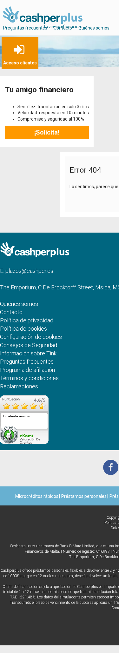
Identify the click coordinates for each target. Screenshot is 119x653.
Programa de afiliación (27, 369)
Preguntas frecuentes (25, 27)
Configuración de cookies (31, 336)
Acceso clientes (20, 62)
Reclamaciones (19, 386)
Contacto (63, 27)
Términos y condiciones (29, 378)
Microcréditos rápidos (36, 496)
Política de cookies (23, 328)
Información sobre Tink (28, 353)
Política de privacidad (26, 320)
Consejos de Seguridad (28, 345)
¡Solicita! (46, 132)
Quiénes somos (93, 27)
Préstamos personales (84, 496)
